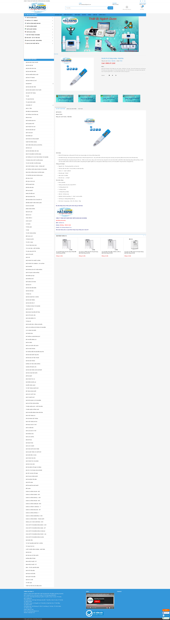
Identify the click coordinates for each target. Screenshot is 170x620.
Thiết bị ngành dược (31, 17)
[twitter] (141, 1)
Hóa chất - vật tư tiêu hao (33, 37)
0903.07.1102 (142, 4)
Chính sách (102, 14)
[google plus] (145, 1)
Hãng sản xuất (68, 14)
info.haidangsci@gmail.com (85, 4)
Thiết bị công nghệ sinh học (33, 23)
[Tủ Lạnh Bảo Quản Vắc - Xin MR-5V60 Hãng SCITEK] (134, 244)
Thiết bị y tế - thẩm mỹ (32, 20)
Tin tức (84, 14)
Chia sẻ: (103, 75)
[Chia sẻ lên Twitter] (112, 75)
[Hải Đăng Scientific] (38, 8)
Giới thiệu (77, 14)
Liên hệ (95, 14)
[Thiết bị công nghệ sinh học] (100, 34)
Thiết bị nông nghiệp (31, 26)
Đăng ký (129, 9)
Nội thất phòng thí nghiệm (33, 34)
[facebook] (143, 1)
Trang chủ (59, 14)
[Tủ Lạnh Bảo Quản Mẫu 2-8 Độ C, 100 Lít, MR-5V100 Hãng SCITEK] (89, 244)
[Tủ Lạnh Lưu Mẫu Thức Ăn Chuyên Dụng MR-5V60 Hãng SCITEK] (112, 244)
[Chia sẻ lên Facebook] (109, 75)
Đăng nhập (125, 9)
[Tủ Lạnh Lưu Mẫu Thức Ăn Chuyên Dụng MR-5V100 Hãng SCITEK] (66, 244)
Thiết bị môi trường (31, 29)
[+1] (116, 75)
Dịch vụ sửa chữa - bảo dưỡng (34, 40)
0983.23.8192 (115, 4)
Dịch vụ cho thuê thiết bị (32, 43)
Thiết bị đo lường (30, 31)
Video (89, 14)
